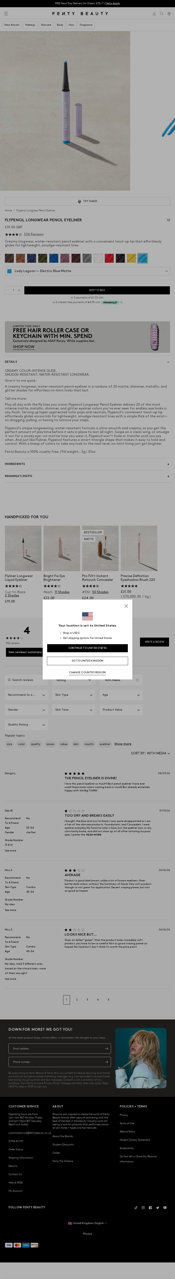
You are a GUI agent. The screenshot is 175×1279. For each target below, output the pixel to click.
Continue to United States (88, 648)
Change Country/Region (87, 672)
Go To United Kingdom (88, 661)
